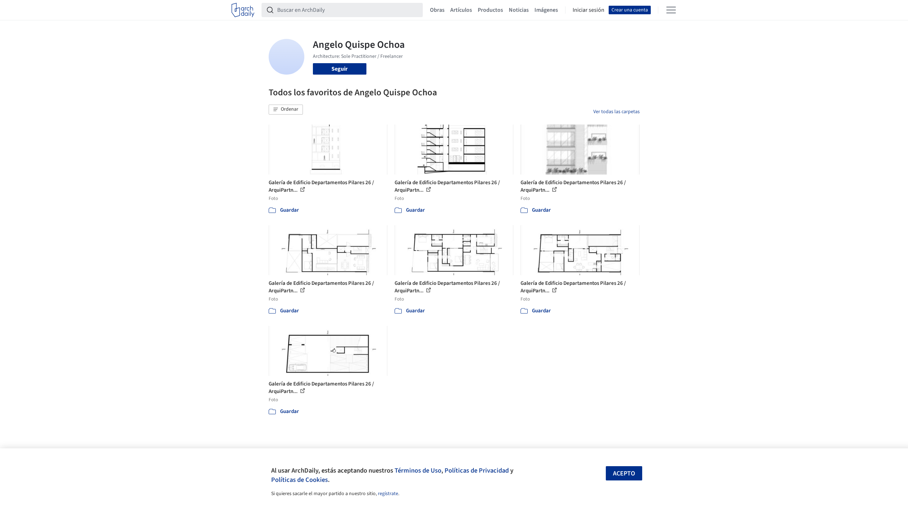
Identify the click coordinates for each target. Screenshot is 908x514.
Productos (490, 10)
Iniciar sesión (588, 10)
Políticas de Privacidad (477, 470)
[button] (286, 110)
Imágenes (546, 10)
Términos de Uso (418, 470)
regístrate (388, 493)
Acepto (624, 473)
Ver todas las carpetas (616, 111)
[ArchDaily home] (243, 10)
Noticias (519, 10)
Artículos (461, 10)
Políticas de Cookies (299, 479)
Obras (437, 10)
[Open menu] (671, 10)
